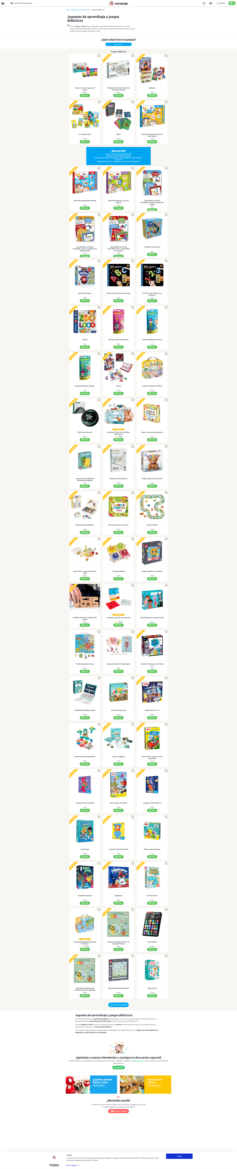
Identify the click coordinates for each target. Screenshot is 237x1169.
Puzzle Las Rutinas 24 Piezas (152, 386)
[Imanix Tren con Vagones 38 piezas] (84, 69)
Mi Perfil (222, 3)
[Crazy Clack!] (84, 831)
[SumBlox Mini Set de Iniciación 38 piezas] (84, 599)
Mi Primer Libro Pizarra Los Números (152, 294)
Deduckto (152, 88)
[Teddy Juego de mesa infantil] (152, 460)
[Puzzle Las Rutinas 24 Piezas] (152, 367)
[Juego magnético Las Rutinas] (152, 553)
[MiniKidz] (68, 10)
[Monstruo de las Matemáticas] (84, 738)
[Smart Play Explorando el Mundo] (84, 182)
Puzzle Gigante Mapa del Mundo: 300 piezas (84, 943)
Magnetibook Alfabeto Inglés (85, 710)
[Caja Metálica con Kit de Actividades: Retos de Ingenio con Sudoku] (152, 182)
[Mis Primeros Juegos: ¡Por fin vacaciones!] (152, 738)
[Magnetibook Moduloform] (84, 506)
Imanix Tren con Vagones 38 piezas (85, 89)
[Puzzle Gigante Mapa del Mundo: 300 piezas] (84, 923)
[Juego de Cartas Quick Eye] (84, 784)
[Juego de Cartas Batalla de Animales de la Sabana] (84, 460)
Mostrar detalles (71, 1165)
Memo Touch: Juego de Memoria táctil (84, 572)
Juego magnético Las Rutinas (152, 571)
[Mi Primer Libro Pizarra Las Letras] (118, 275)
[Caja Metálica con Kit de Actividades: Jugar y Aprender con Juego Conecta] (84, 228)
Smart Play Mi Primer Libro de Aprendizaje (152, 135)
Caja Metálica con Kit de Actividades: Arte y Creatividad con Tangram (118, 249)
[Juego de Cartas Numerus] (152, 784)
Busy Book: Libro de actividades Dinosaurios (118, 433)
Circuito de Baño (152, 525)
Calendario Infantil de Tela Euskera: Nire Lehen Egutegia (84, 989)
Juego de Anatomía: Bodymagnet (118, 664)
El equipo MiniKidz (99, 1085)
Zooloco (85, 339)
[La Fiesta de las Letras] (118, 692)
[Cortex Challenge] (118, 738)
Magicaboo (118, 895)
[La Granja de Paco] (84, 116)
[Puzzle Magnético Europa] (84, 645)
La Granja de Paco (85, 134)
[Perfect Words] (152, 877)
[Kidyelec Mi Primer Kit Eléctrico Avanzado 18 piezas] (118, 69)
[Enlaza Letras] (152, 970)
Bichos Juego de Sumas (152, 849)
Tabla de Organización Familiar (118, 988)
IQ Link (118, 386)
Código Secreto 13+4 (152, 710)
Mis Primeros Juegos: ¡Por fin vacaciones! (152, 757)
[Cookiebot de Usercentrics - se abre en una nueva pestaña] (54, 1165)
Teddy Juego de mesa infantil (152, 478)
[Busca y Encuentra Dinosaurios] (152, 414)
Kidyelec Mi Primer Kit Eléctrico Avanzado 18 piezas (118, 89)
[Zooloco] (84, 321)
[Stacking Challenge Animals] (152, 321)
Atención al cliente (120, 1111)
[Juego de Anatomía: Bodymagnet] (118, 645)
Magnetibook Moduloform (85, 525)
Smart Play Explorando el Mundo (84, 200)
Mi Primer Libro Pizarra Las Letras (118, 293)
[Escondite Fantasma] (84, 877)
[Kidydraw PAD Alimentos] (118, 460)
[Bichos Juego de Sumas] (152, 831)
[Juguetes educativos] (118, 3)
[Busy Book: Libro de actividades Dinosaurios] (118, 414)
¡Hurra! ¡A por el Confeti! (118, 803)
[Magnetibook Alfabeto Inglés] (84, 692)
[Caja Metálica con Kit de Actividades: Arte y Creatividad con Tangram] (118, 228)
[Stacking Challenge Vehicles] (84, 367)
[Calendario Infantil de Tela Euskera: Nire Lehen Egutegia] (84, 970)
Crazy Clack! (85, 849)
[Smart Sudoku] (152, 923)
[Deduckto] (152, 69)
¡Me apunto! (118, 1067)
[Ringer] (118, 116)
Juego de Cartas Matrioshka (118, 849)
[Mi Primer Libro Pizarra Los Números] (152, 275)
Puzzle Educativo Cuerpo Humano (152, 617)
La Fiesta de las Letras (118, 710)
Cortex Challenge (118, 756)
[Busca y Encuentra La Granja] (118, 506)
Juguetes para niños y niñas (80, 10)
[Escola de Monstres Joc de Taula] (152, 645)
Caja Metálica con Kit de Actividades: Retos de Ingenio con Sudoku (152, 202)
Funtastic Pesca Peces (152, 247)
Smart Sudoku (152, 942)
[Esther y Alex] (78, 1084)
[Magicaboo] (118, 877)
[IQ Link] (118, 367)
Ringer (118, 134)
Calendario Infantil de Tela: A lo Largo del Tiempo (118, 943)
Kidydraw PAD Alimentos (118, 478)
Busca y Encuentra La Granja (118, 525)
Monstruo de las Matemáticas (85, 756)
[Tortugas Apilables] (118, 553)
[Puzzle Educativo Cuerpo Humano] (152, 599)
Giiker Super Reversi (85, 432)
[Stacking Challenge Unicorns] (118, 321)
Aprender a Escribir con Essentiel (118, 617)
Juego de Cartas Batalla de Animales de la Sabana (85, 479)
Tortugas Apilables (118, 571)
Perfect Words (152, 895)
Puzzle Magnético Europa (85, 664)
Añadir (86, 95)
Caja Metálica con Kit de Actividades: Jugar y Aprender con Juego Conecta (85, 249)
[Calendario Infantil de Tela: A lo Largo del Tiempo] (118, 923)
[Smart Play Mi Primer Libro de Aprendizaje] (152, 116)
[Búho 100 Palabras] (84, 275)
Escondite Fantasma (85, 895)
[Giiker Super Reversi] (84, 414)
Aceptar (179, 1156)
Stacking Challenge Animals (152, 339)
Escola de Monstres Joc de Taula (152, 664)
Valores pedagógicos (153, 1085)
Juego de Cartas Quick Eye (85, 803)
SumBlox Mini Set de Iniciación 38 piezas (85, 618)
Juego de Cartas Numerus (152, 803)
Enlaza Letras (152, 988)
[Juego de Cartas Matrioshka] (118, 831)
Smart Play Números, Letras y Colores (118, 201)
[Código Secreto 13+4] (152, 692)
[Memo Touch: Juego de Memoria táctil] (84, 553)
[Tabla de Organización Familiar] (118, 970)
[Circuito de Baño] (152, 506)
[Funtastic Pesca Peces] (152, 228)
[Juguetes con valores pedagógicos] (132, 1084)
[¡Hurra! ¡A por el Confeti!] (118, 784)
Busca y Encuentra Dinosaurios (152, 432)
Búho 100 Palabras (84, 293)
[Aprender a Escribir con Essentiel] (118, 599)
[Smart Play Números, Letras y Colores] (118, 182)
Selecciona (118, 44)
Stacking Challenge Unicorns (118, 339)
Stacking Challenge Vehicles (85, 386)
